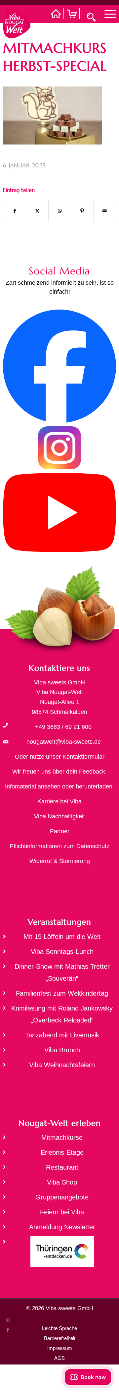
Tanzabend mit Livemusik (62, 1035)
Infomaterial (20, 786)
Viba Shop (62, 1182)
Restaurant (62, 1167)
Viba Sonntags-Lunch (62, 951)
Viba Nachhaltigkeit (59, 816)
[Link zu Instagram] (8, 1320)
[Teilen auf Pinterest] (82, 211)
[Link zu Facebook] (8, 1330)
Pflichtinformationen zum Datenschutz (59, 846)
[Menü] (107, 13)
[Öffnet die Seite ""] (5, 725)
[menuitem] (107, 13)
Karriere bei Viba (59, 801)
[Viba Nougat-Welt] (16, 21)
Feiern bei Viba (62, 1212)
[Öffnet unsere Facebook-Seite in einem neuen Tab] (59, 421)
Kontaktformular (83, 756)
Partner (59, 831)
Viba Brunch (62, 1050)
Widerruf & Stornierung (59, 861)
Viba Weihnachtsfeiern (62, 1065)
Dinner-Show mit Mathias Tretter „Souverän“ (62, 972)
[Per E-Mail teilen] (105, 211)
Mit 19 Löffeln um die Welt (61, 936)
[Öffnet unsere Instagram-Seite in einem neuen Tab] (59, 467)
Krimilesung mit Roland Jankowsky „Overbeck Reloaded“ (62, 1014)
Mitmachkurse (62, 1137)
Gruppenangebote (62, 1197)
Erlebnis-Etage (62, 1152)
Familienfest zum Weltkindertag (62, 993)
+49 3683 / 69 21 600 (63, 727)
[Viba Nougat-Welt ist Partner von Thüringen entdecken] (59, 1253)
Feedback (92, 771)
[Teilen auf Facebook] (14, 211)
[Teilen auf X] (37, 211)
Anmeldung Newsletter (62, 1227)
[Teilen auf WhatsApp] (60, 211)
